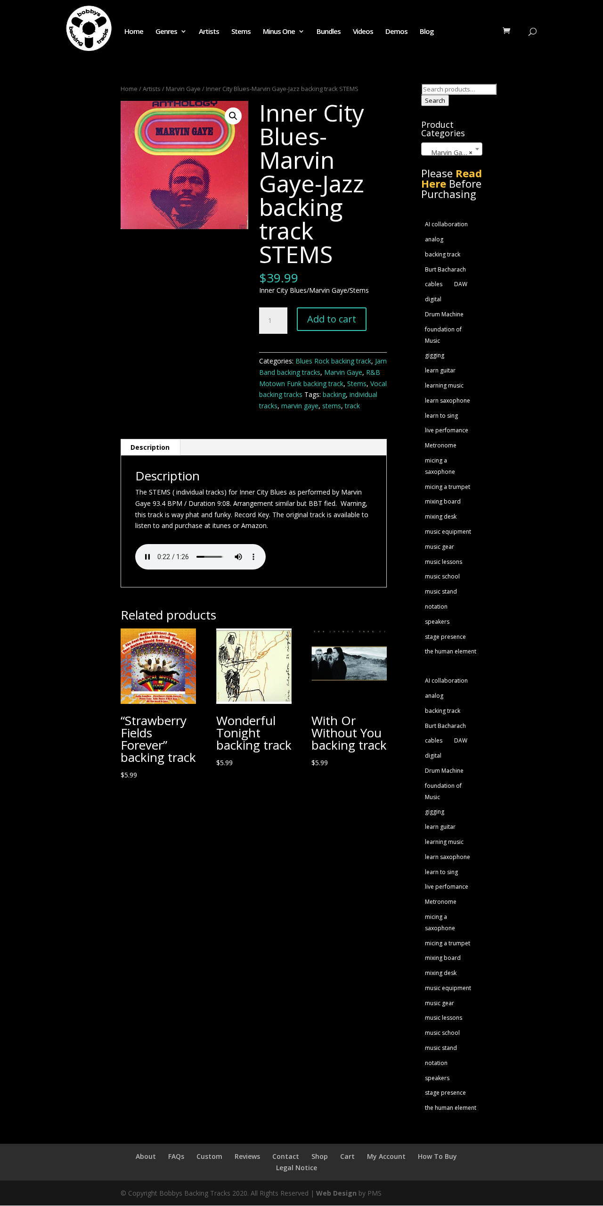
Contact (285, 1156)
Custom (209, 1156)
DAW (460, 284)
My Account (386, 1156)
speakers (437, 622)
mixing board (443, 501)
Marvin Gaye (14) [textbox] (453, 152)
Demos (396, 32)
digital (433, 299)
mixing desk (440, 516)
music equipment (448, 532)
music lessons (443, 562)
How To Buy (437, 1156)
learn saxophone (447, 400)
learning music (444, 385)
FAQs (176, 1156)
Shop (319, 1156)
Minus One (279, 32)
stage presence (445, 637)
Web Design (336, 1193)
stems (331, 405)
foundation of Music (443, 335)
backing (334, 394)
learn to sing (441, 416)
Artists (209, 32)
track (352, 405)
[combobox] (451, 149)
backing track (442, 254)
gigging (434, 355)
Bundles (329, 32)
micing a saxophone (440, 466)
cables (433, 284)
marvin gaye (299, 405)
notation (436, 607)
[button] (233, 115)
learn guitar (440, 370)
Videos (363, 32)
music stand (441, 591)
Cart (347, 1156)
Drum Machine (444, 314)
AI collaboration (446, 224)
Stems (241, 32)
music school (442, 576)
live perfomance (446, 430)
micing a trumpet (447, 487)
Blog (427, 32)
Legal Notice (296, 1167)
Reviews (247, 1156)
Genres (166, 32)
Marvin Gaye (183, 88)
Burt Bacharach (445, 269)
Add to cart (331, 319)
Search (435, 100)
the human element (450, 651)
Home (133, 32)
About (146, 1156)
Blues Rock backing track (333, 360)
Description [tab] (150, 447)
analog (434, 239)
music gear (439, 547)
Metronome (440, 445)
